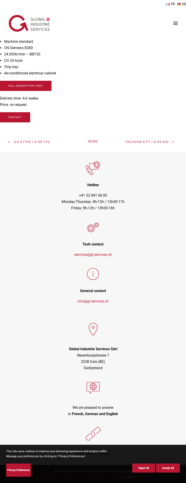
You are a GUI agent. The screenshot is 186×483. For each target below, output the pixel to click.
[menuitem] (170, 4)
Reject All (143, 468)
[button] (175, 23)
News (93, 141)
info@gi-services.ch (93, 301)
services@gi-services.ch (93, 254)
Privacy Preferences (18, 470)
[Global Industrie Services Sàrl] (29, 23)
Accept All (168, 468)
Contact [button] (15, 117)
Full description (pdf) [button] (25, 85)
